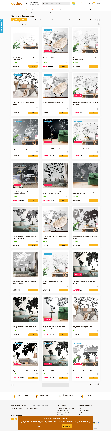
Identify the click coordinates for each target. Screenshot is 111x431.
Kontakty (81, 414)
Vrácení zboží (60, 414)
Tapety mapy (41, 13)
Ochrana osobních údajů (63, 410)
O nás (80, 408)
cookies (28, 422)
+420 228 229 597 (19, 408)
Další (98, 20)
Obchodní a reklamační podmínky (65, 408)
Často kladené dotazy (84, 410)
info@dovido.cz (34, 408)
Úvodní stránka (15, 13)
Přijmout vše (67, 426)
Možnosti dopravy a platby (63, 412)
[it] (96, 423)
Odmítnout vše (56, 426)
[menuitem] (20, 9)
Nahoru (16, 385)
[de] (94, 423)
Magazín (81, 412)
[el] (98, 423)
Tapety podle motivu (31, 13)
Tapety (22, 13)
